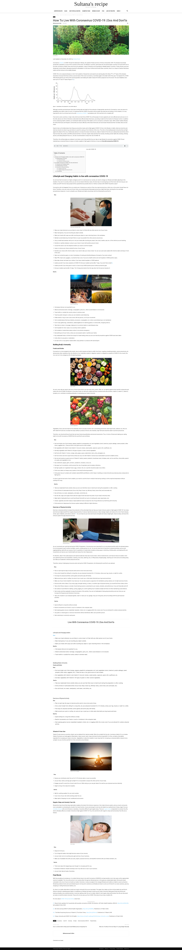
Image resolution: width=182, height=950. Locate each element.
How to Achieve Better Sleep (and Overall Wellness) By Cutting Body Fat (70, 926)
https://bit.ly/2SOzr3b (91, 912)
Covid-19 (65, 920)
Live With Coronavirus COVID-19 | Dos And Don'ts (66, 162)
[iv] (54, 916)
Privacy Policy (112, 948)
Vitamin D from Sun (62, 168)
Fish (103, 11)
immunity (70, 920)
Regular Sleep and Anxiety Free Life (65, 169)
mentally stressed (57, 809)
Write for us (126, 948)
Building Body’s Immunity (62, 158)
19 (87, 113)
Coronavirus (59, 920)
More (118, 11)
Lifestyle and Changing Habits (63, 164)
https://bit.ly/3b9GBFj (88, 908)
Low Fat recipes (110, 11)
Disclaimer (101, 948)
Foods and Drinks (61, 159)
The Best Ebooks (119, 948)
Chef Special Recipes (74, 11)
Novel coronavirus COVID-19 (83, 920)
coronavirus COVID (81, 113)
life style (74, 920)
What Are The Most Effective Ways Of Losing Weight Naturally (114, 926)
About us (106, 948)
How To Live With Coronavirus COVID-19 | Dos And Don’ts (90, 20)
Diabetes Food (86, 11)
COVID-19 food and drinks (67, 898)
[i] (73, 79)
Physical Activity (93, 920)
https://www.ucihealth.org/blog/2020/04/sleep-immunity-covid (93, 916)
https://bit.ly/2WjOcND (122, 903)
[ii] (53, 908)
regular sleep (107, 809)
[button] (127, 11)
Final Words (59, 171)
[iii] (54, 912)
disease (62, 62)
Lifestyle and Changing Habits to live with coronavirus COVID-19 (69, 156)
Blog (65, 11)
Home (54, 14)
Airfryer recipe (58, 11)
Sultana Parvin (76, 59)
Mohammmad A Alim (57, 23)
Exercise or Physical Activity (64, 161)
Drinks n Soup (96, 11)
